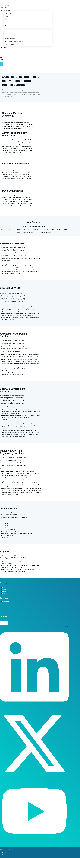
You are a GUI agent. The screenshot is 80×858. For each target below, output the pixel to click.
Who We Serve (8, 35)
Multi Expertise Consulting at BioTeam (14, 41)
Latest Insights (7, 10)
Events (6, 19)
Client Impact (8, 16)
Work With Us (6, 47)
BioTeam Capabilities (10, 38)
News (6, 22)
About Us (5, 28)
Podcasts (7, 25)
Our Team (7, 32)
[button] (1, 59)
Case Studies (8, 13)
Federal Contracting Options (11, 44)
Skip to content (3, 1)
